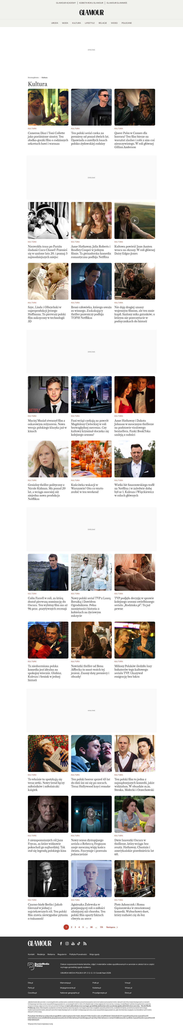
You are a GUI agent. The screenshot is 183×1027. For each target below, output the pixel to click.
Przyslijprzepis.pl (100, 993)
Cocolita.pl (32, 993)
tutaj (51, 1024)
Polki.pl (96, 983)
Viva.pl (127, 983)
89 (91, 927)
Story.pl (128, 993)
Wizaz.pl (128, 988)
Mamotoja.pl (65, 983)
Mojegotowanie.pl (67, 988)
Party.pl (31, 988)
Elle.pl (30, 983)
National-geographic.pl (69, 993)
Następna (110, 927)
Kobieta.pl (97, 988)
